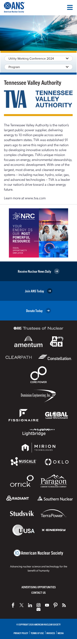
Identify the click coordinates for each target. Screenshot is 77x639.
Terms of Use (37, 633)
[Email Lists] (38, 609)
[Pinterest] (55, 605)
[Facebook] (13, 605)
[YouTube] (47, 605)
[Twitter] (21, 605)
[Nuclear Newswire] (64, 605)
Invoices (50, 633)
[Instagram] (38, 605)
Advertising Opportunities (39, 587)
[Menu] (70, 7)
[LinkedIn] (30, 605)
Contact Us (38, 592)
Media (61, 633)
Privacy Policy (21, 633)
